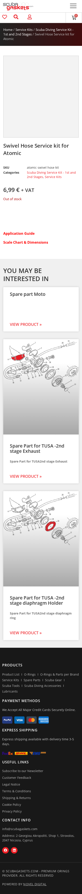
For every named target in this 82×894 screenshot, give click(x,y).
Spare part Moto (27, 294)
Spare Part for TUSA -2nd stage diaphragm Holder (37, 600)
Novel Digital (34, 884)
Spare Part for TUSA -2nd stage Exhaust (37, 448)
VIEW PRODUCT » (26, 324)
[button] (73, 6)
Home (7, 29)
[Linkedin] (14, 850)
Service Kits (24, 29)
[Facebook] (5, 850)
